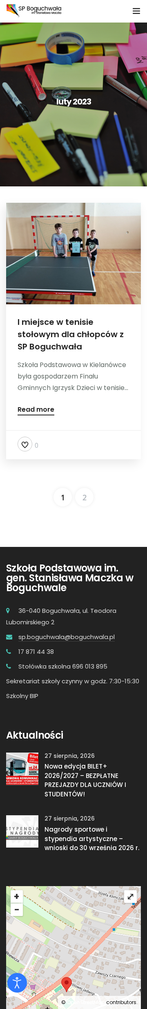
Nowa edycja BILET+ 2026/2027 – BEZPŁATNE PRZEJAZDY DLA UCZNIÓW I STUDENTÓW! (85, 780)
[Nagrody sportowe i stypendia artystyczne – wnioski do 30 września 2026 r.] (22, 831)
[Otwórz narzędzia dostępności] (17, 983)
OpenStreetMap (86, 1002)
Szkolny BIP (22, 696)
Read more (36, 410)
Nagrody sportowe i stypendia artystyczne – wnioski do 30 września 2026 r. (92, 838)
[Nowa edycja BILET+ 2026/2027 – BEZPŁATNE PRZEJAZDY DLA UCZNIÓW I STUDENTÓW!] (22, 768)
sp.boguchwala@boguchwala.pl (66, 637)
